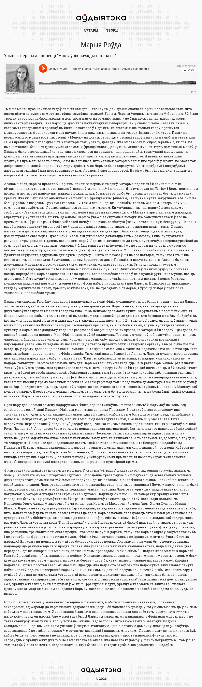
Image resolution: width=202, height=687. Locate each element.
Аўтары (90, 30)
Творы (112, 30)
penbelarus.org (11, 98)
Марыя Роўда (101, 45)
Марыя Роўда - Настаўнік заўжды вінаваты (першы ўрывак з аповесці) (52, 98)
